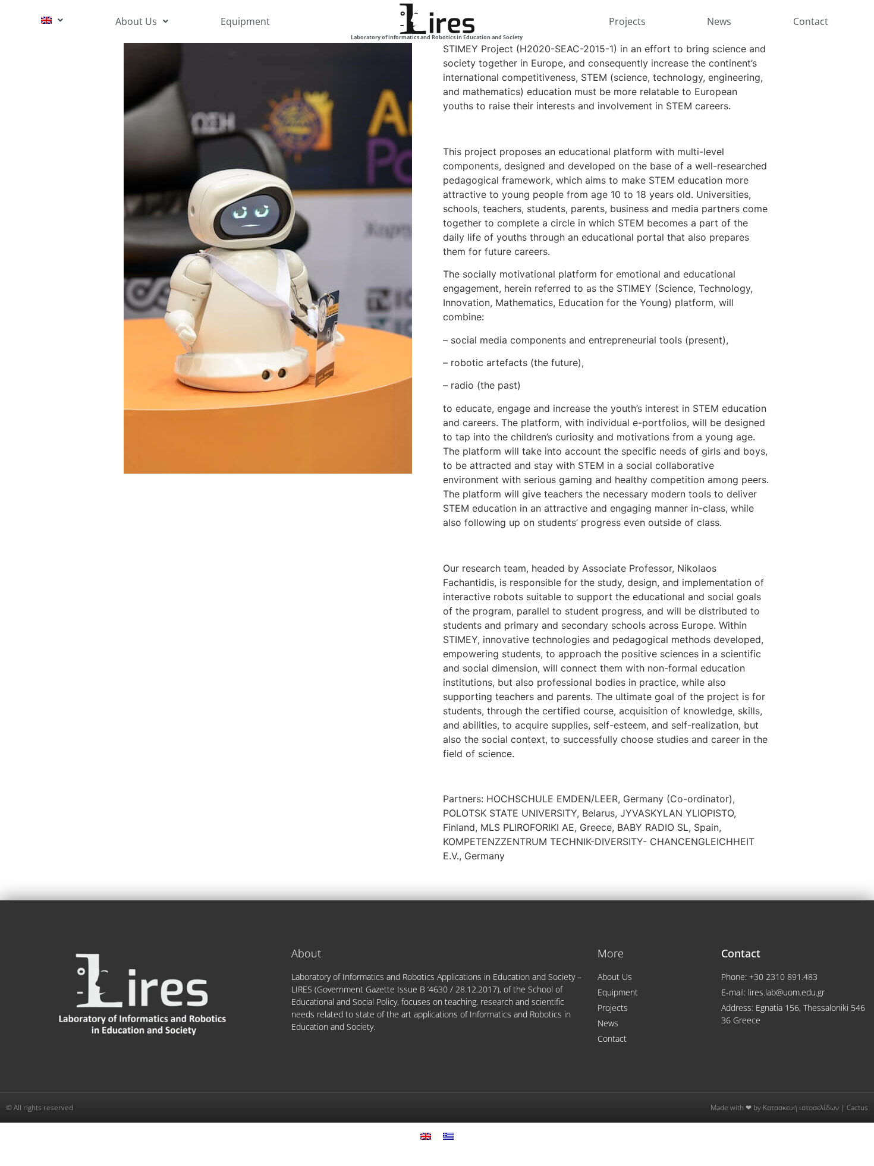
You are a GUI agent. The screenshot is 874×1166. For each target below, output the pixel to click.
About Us (136, 21)
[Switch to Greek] (448, 1135)
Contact (810, 21)
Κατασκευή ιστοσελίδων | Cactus (815, 1107)
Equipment (245, 21)
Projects (627, 21)
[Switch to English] (425, 1135)
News (719, 21)
